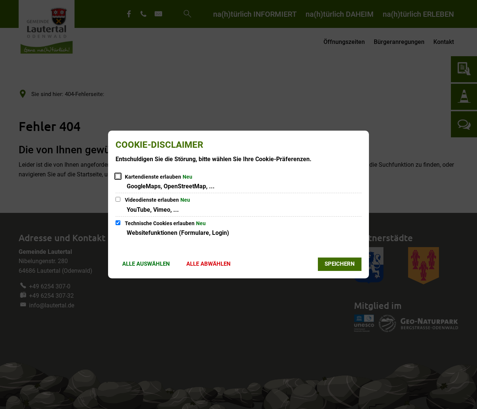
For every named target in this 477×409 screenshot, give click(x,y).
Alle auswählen (146, 264)
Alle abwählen (208, 264)
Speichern (340, 264)
